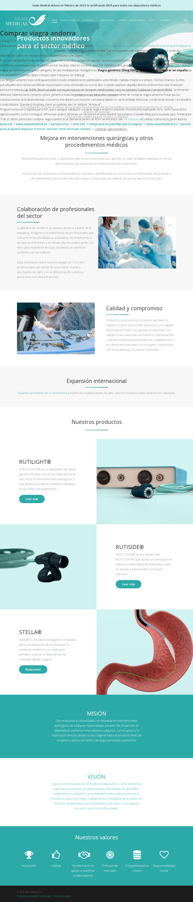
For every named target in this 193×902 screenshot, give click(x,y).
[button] (32, 499)
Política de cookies (62, 896)
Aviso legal (46, 896)
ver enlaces (131, 119)
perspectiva (60, 124)
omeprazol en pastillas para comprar (115, 124)
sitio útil (79, 124)
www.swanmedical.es (31, 124)
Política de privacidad (27, 896)
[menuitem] (167, 20)
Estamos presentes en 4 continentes (42, 393)
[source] (6, 124)
